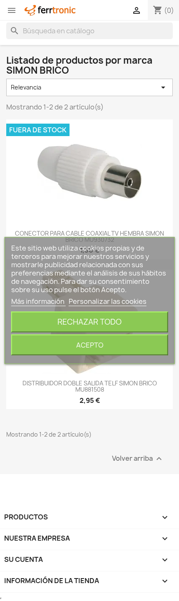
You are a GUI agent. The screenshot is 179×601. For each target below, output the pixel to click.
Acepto (89, 345)
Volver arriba (138, 458)
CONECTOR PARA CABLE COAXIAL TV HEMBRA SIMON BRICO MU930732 (89, 236)
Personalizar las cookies (108, 301)
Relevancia (89, 87)
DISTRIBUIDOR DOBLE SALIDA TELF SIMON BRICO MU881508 (89, 386)
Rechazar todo (89, 322)
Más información (38, 301)
